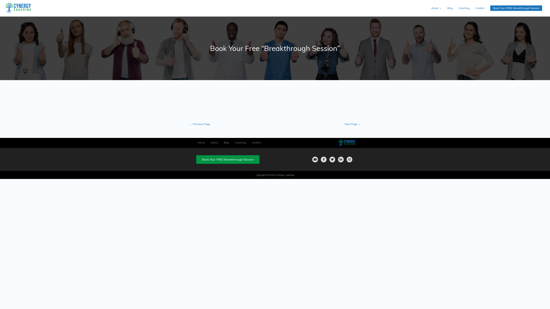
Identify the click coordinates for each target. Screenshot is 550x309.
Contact (256, 142)
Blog (226, 142)
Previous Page (199, 124)
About (214, 142)
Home (201, 142)
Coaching (240, 142)
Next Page (353, 124)
